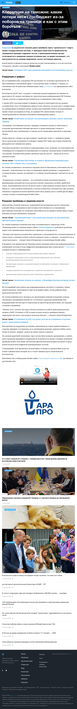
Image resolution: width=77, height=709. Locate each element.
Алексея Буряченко (46, 227)
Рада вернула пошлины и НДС (51, 358)
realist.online (5, 701)
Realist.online (13, 695)
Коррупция (6, 48)
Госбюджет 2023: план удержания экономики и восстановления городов (43, 70)
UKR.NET (70, 654)
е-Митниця (69, 247)
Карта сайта (5, 693)
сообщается (49, 86)
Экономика (6, 7)
